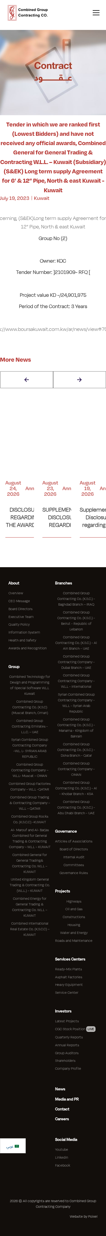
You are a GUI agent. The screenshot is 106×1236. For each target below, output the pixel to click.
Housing (74, 924)
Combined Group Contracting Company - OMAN (76, 769)
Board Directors (20, 608)
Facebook (62, 1165)
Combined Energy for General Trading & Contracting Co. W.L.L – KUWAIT (29, 907)
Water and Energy (74, 932)
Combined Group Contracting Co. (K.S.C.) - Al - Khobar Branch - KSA (76, 788)
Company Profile (68, 1068)
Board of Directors (74, 848)
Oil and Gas (74, 908)
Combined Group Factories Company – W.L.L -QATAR (30, 786)
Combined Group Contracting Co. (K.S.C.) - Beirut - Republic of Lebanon (76, 621)
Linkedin (61, 1157)
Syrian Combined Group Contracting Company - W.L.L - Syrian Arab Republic (76, 703)
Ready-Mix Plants (68, 968)
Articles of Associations (73, 841)
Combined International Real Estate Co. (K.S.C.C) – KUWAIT (29, 929)
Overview (15, 592)
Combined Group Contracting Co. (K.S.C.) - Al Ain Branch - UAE (76, 642)
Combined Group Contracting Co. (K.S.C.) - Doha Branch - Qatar (76, 749)
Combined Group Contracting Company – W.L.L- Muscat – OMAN (29, 770)
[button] (95, 13)
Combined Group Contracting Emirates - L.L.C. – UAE (30, 726)
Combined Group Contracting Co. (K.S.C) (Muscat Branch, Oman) (30, 707)
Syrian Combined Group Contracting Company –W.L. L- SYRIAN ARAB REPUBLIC (29, 748)
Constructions (74, 916)
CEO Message (19, 600)
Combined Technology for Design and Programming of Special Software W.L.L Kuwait (29, 685)
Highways (73, 901)
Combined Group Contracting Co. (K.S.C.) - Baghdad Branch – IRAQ (76, 598)
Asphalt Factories (68, 976)
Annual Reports (67, 1044)
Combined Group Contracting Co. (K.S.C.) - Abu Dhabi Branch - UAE (76, 807)
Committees (74, 864)
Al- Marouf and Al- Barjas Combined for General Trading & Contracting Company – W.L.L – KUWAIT (30, 838)
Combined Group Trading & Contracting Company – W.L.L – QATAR (30, 802)
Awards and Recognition (27, 647)
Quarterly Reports (69, 1037)
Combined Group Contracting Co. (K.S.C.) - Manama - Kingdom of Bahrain (76, 728)
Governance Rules (74, 872)
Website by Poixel (84, 1216)
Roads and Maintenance (73, 940)
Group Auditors (67, 1052)
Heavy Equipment (69, 984)
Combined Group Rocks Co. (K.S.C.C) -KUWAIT (29, 819)
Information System (24, 632)
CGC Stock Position (74, 1028)
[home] (28, 12)
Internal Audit (74, 856)
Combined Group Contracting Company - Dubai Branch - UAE (76, 662)
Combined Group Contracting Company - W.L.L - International (76, 680)
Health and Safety (22, 640)
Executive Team (21, 616)
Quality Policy (19, 624)
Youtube (61, 1149)
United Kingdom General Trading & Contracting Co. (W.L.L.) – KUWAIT (30, 885)
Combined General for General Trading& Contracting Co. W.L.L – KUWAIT (29, 863)
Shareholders (65, 1060)
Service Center (66, 992)
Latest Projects (67, 1020)
